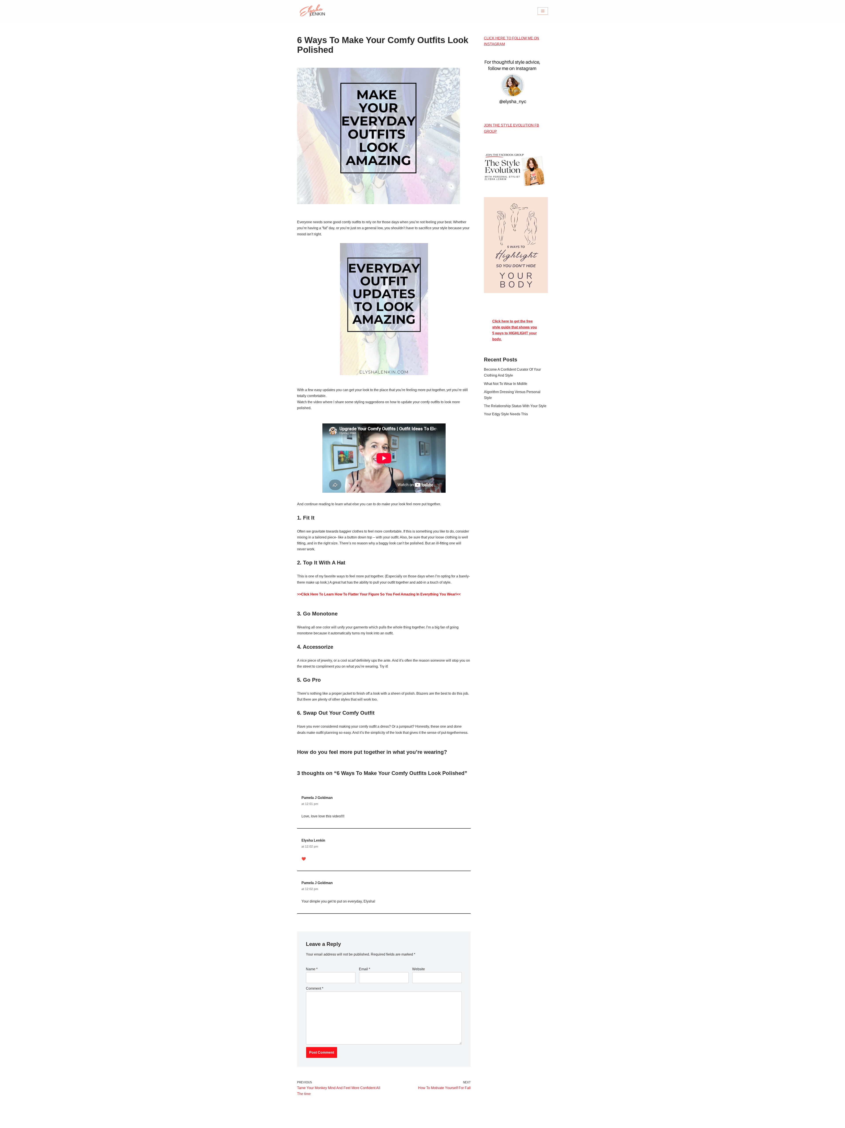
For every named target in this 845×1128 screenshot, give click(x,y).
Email (364, 969)
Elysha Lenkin (313, 840)
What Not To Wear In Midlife (505, 384)
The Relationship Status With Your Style (515, 406)
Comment (314, 988)
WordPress (336, 1122)
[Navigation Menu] (543, 11)
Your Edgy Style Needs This (506, 414)
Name (312, 969)
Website (418, 969)
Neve (301, 1122)
